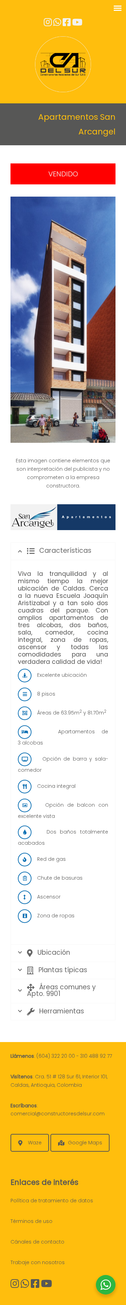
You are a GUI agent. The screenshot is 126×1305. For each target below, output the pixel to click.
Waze (35, 1142)
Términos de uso (31, 1221)
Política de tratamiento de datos (51, 1200)
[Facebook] (67, 24)
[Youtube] (77, 24)
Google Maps (85, 1142)
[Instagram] (14, 1285)
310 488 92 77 (96, 1056)
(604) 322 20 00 (55, 1056)
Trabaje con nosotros (37, 1262)
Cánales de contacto (37, 1241)
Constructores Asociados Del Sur (62, 64)
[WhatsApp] (25, 1285)
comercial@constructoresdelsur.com (57, 1113)
